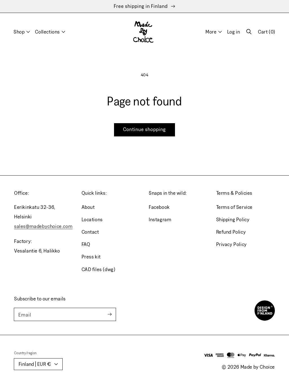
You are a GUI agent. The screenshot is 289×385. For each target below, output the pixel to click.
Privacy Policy (231, 244)
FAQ (86, 244)
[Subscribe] (109, 314)
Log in (233, 32)
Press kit (91, 257)
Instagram (160, 219)
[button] (249, 32)
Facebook (159, 207)
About (88, 207)
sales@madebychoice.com (43, 226)
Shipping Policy (233, 219)
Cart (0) (266, 34)
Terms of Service (234, 207)
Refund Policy (231, 232)
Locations (92, 219)
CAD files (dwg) (99, 269)
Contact (90, 232)
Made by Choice (257, 367)
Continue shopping (144, 129)
